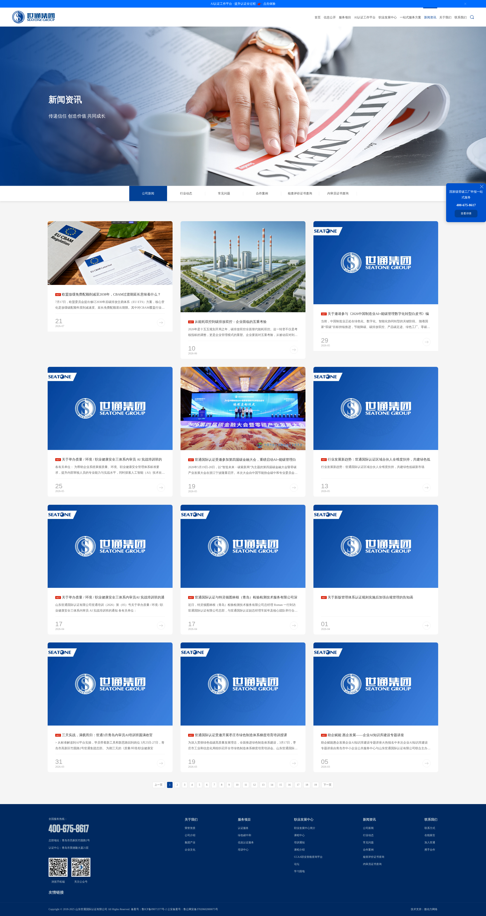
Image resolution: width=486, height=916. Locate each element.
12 (254, 784)
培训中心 (243, 849)
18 (306, 784)
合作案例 (368, 849)
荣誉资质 (190, 828)
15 (280, 784)
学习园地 (299, 871)
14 (272, 784)
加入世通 (429, 842)
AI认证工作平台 (365, 17)
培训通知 (299, 842)
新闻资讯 (430, 17)
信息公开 (330, 17)
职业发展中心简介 (304, 828)
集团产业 (190, 842)
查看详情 (466, 213)
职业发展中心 (388, 17)
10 (237, 784)
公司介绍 (190, 835)
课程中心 (299, 835)
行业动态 (368, 835)
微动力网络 (430, 909)
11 (246, 784)
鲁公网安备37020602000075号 (200, 909)
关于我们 (445, 17)
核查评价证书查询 (373, 856)
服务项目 (345, 17)
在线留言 (429, 835)
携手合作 (429, 849)
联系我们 (460, 17)
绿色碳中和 (244, 835)
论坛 (296, 864)
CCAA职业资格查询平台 (308, 856)
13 (263, 784)
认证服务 (243, 828)
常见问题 (368, 842)
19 (315, 784)
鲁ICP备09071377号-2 (154, 909)
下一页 (327, 784)
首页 (318, 17)
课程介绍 (299, 849)
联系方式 (429, 828)
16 (289, 784)
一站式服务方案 (410, 17)
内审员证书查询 (372, 864)
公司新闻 (368, 828)
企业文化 (190, 849)
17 (298, 784)
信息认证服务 (246, 842)
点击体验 (243, 3)
